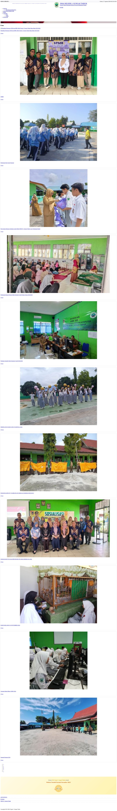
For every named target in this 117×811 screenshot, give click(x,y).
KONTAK (5, 17)
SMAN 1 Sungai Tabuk (6, 801)
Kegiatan (2, 799)
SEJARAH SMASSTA (11, 9)
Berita (4, 12)
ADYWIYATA (4, 797)
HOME (61, 7)
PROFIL (5, 8)
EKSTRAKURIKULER (8, 11)
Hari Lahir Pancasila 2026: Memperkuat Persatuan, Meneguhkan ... (26, 2)
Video (7, 16)
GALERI (5, 13)
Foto (7, 14)
